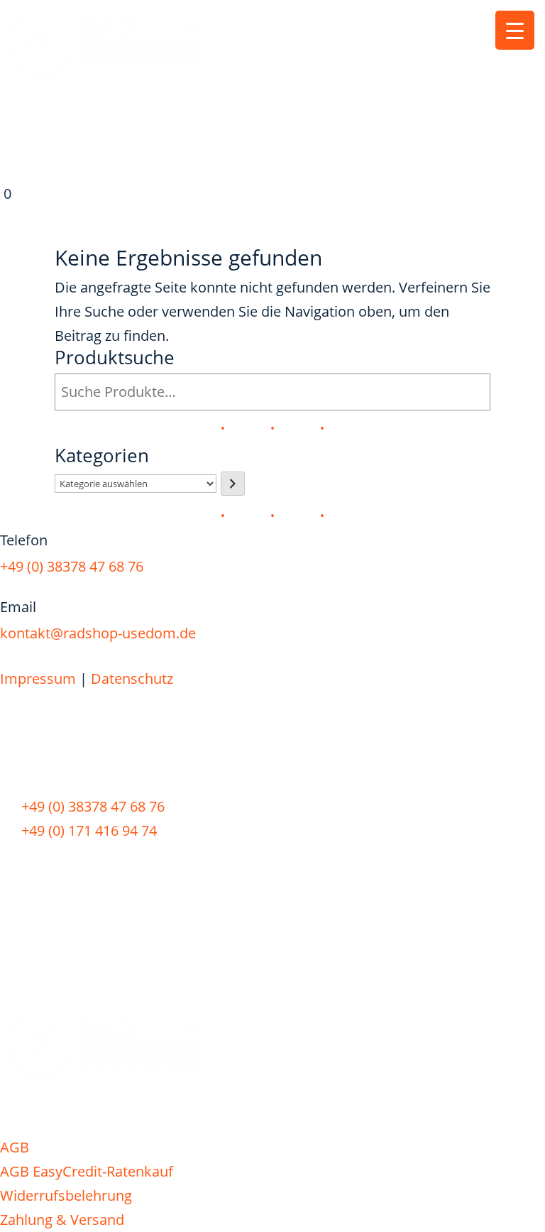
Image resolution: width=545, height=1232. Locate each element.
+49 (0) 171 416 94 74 (89, 830)
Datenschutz (132, 678)
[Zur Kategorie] (233, 483)
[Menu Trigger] (514, 30)
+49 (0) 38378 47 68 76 (71, 566)
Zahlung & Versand (62, 1219)
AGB (14, 1147)
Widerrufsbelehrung (66, 1195)
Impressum (38, 678)
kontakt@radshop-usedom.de (98, 633)
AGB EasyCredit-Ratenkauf (86, 1171)
